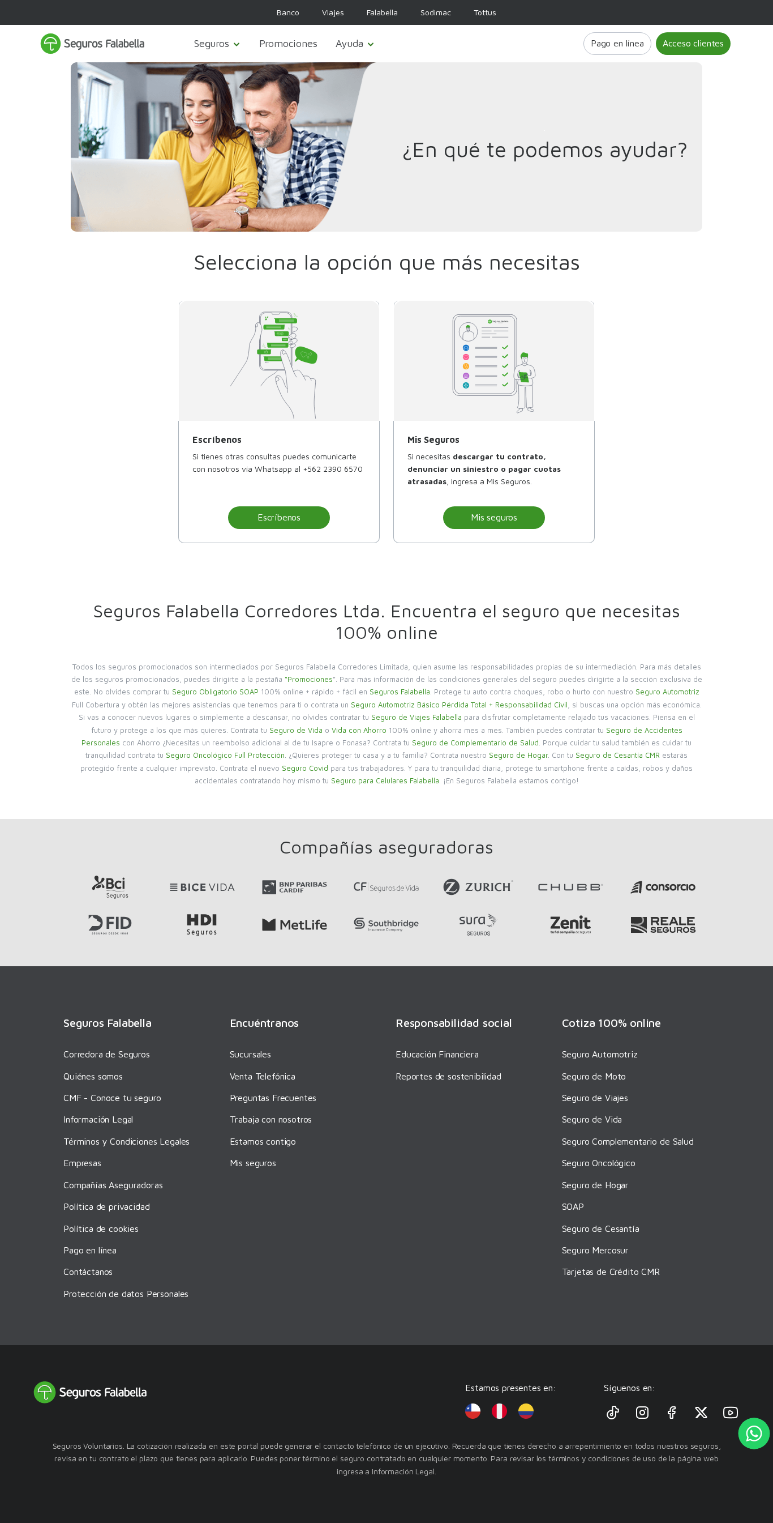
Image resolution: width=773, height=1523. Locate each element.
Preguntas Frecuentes (273, 1098)
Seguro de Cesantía (600, 1228)
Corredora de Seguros (106, 1054)
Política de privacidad (106, 1206)
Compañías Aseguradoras (112, 1185)
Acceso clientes (693, 43)
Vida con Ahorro (359, 730)
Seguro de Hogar (518, 755)
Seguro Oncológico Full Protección (225, 755)
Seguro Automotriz (667, 691)
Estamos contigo (263, 1141)
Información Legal (98, 1119)
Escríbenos (278, 517)
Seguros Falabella (400, 691)
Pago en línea (617, 43)
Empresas (82, 1163)
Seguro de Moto (594, 1076)
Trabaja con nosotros (271, 1119)
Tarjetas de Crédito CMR (611, 1271)
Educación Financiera (437, 1054)
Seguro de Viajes (595, 1098)
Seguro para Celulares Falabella (385, 780)
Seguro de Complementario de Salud (475, 742)
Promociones (288, 43)
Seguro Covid (305, 768)
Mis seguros (494, 517)
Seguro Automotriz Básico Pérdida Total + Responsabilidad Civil (459, 704)
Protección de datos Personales (125, 1294)
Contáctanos (88, 1271)
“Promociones (309, 679)
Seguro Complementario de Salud (628, 1141)
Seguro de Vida (296, 730)
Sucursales (250, 1054)
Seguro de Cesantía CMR (618, 755)
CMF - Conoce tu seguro (112, 1098)
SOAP (573, 1206)
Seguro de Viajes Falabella (416, 717)
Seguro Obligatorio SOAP (215, 691)
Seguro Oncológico (598, 1163)
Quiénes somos (93, 1076)
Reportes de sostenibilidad (448, 1076)
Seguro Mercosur (595, 1250)
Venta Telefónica (262, 1076)
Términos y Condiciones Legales (126, 1141)
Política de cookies (101, 1228)
